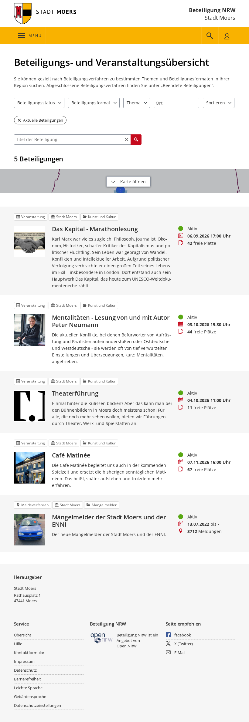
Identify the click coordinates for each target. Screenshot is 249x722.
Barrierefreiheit (27, 679)
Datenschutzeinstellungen (37, 705)
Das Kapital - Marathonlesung (95, 229)
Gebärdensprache (30, 696)
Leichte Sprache (28, 687)
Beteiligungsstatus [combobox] (36, 103)
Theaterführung (75, 393)
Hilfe (18, 643)
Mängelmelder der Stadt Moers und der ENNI (109, 521)
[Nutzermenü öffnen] (226, 35)
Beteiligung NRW (212, 10)
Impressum (24, 661)
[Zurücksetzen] (127, 139)
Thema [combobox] (134, 103)
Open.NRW (127, 646)
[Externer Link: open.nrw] (102, 637)
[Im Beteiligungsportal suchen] (209, 35)
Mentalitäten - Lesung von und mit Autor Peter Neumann (111, 321)
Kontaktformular (29, 652)
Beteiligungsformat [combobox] (90, 103)
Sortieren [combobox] (215, 103)
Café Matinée (71, 455)
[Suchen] (136, 139)
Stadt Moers (25, 588)
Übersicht (22, 635)
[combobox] (176, 103)
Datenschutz (25, 670)
